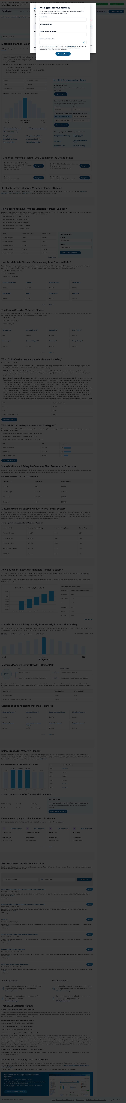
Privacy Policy (71, 46)
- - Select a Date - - (63, 42)
